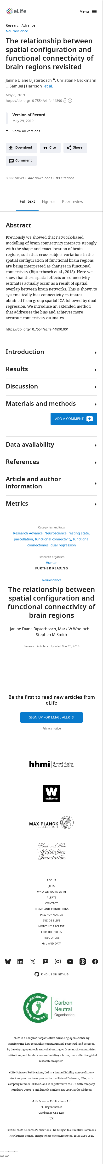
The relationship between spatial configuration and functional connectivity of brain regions (51, 603)
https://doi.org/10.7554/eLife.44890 (34, 100)
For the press (51, 932)
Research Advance (20, 25)
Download (23, 148)
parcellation (23, 539)
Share (77, 148)
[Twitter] (32, 964)
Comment (25, 162)
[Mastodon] (45, 964)
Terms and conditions (51, 909)
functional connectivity (53, 539)
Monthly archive (51, 926)
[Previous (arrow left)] (2, 1156)
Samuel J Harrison (26, 86)
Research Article (35, 646)
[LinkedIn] (20, 964)
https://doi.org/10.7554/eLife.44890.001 (37, 329)
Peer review (72, 202)
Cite (52, 148)
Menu (84, 12)
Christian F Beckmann (76, 80)
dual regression (63, 545)
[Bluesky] (8, 964)
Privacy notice (51, 728)
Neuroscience (17, 31)
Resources (52, 938)
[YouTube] (70, 964)
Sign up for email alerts (51, 717)
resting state (79, 533)
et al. (49, 86)
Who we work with (51, 892)
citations (65, 178)
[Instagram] (57, 964)
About (51, 880)
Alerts (52, 897)
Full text (27, 202)
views (15, 178)
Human (51, 562)
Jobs (51, 886)
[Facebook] (95, 964)
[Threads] (82, 964)
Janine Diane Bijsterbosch (29, 80)
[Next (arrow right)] (7, 1156)
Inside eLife (51, 920)
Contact (51, 903)
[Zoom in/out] (16, 1151)
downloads (40, 178)
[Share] (7, 1151)
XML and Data (52, 943)
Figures (48, 202)
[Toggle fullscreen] (11, 1151)
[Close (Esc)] (2, 1151)
